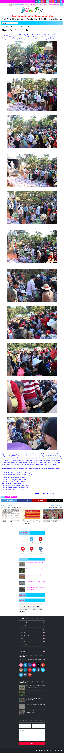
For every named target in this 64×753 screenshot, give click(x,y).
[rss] (53, 1)
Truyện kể (34, 609)
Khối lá (39, 604)
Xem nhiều (32, 559)
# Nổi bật (8, 496)
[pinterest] (45, 1)
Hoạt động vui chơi (48, 4)
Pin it (41, 500)
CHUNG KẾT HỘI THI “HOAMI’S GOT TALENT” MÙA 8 (35, 588)
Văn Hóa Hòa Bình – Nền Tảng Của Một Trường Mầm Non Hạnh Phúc (19, 5)
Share (26, 500)
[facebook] (36, 1)
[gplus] (42, 1)
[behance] (56, 1)
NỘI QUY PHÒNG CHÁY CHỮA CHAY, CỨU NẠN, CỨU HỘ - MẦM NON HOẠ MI (31, 521)
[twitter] (39, 1)
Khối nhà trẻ (31, 606)
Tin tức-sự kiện (24, 609)
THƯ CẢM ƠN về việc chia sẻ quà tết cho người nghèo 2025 (52, 521)
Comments (41, 559)
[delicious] (61, 1)
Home (3, 26)
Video (41, 609)
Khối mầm (22, 606)
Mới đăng (23, 559)
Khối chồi (32, 604)
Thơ (38, 606)
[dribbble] (50, 1)
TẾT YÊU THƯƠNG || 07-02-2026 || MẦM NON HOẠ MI (35, 711)
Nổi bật (8, 26)
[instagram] (58, 1)
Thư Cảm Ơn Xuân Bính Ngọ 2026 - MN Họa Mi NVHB (10, 521)
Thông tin (13, 26)
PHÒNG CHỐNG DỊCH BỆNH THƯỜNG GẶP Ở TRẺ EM (35, 582)
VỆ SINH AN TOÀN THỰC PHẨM (34, 575)
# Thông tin (14, 496)
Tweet (11, 500)
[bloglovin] (47, 1)
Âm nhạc (22, 612)
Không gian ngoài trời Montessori (34, 569)
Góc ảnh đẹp (23, 604)
